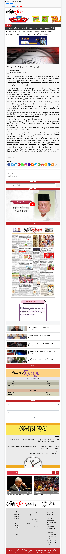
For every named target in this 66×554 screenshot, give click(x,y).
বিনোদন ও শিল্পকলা (10, 34)
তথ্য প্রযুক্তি (19, 34)
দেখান (33, 417)
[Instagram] (25, 164)
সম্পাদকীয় (16, 532)
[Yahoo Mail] (29, 164)
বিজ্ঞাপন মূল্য (9, 4)
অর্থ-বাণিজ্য (43, 32)
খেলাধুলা (50, 32)
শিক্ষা (25, 34)
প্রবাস (29, 34)
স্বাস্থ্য (17, 534)
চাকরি (34, 34)
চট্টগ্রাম (14, 32)
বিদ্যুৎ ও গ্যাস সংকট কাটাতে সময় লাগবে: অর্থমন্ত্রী (39, 327)
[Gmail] (42, 164)
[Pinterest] (19, 164)
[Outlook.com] (49, 164)
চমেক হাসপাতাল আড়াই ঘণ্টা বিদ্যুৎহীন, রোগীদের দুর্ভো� (40, 343)
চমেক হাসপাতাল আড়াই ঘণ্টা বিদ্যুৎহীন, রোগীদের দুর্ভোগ (41, 28)
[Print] (32, 164)
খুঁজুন (57, 185)
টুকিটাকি (16, 525)
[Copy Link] (45, 164)
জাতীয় (19, 32)
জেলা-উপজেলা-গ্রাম (27, 32)
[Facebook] (8, 164)
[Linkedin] (15, 164)
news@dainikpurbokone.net (34, 515)
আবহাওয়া (16, 519)
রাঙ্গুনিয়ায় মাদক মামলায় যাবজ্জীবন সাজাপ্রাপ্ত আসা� (39, 335)
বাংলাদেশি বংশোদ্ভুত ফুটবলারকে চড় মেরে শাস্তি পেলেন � (40, 359)
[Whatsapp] (22, 164)
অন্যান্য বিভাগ (43, 34)
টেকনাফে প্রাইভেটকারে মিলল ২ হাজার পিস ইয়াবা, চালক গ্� (41, 351)
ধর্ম (37, 34)
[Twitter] (12, 164)
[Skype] (35, 164)
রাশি (17, 528)
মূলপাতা (9, 32)
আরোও (32, 366)
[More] (52, 164)
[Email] (39, 164)
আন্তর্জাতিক (36, 32)
